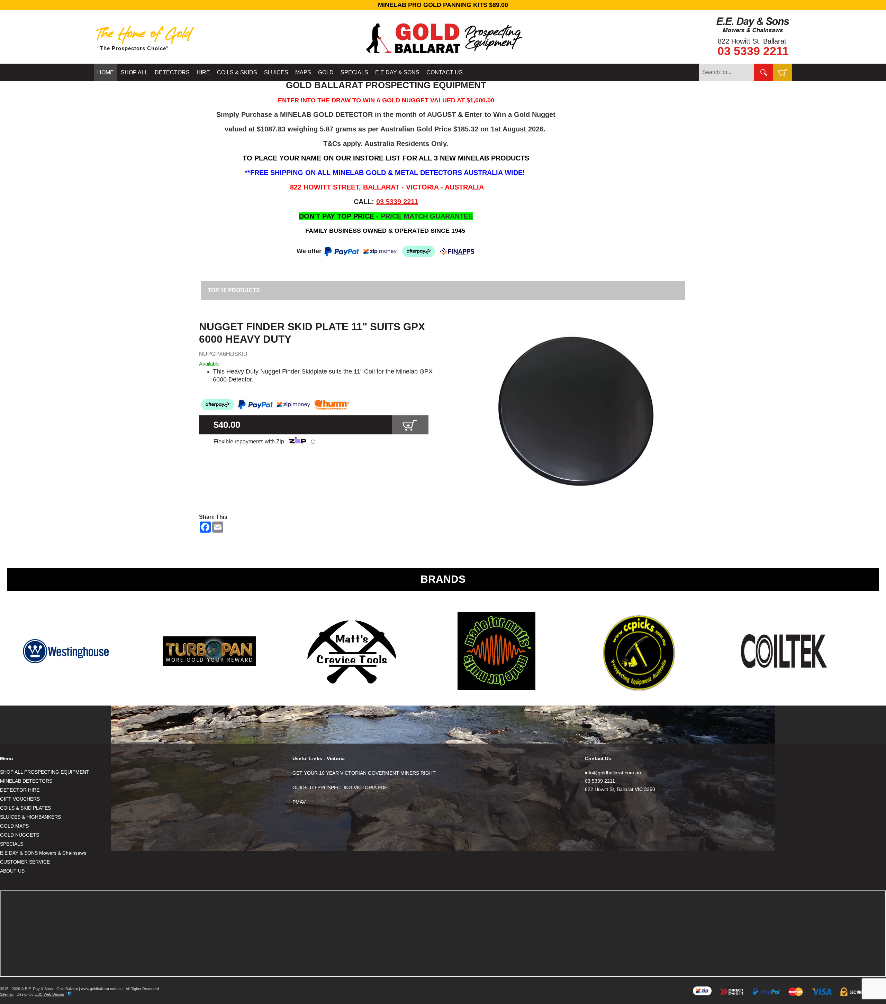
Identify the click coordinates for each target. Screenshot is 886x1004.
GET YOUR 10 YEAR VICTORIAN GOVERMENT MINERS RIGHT (364, 773)
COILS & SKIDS (237, 72)
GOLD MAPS (14, 826)
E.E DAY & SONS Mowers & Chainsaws (43, 853)
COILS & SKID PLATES (25, 808)
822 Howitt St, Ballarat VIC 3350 (620, 789)
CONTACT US (444, 72)
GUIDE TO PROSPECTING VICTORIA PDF (339, 787)
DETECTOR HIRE (19, 790)
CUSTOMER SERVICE (25, 862)
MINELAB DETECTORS (26, 781)
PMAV (299, 802)
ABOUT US (12, 871)
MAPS (303, 72)
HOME (105, 72)
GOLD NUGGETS (19, 835)
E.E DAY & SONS (397, 72)
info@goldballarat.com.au (613, 772)
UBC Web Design (49, 994)
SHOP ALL (134, 72)
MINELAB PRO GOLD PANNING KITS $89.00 (443, 4)
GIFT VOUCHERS (20, 799)
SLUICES (276, 72)
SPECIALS (354, 72)
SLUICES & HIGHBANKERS (30, 817)
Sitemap (6, 994)
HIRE (203, 72)
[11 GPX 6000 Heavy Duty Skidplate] (574, 410)
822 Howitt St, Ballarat (752, 41)
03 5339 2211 (753, 50)
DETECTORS (172, 72)
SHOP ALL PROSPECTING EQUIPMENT (44, 772)
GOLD (326, 72)
